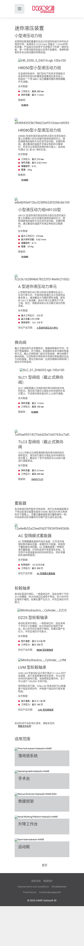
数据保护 (48, 881)
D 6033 (34, 412)
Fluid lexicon (29, 892)
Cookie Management (50, 892)
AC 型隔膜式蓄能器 (46, 573)
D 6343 (24, 256)
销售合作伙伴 (24, 726)
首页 (44, 865)
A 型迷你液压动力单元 (47, 328)
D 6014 (24, 105)
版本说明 (36, 881)
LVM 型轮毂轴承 (46, 710)
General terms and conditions (33, 886)
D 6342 (24, 180)
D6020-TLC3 (37, 479)
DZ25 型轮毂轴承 (45, 650)
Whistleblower (59, 886)
